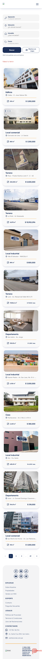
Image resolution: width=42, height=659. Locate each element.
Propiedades (9, 590)
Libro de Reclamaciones (13, 621)
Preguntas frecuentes (12, 606)
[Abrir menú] (37, 4)
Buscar (11, 50)
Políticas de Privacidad (13, 615)
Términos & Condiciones (13, 618)
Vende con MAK (10, 594)
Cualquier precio (13, 43)
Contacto (8, 603)
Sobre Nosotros (10, 587)
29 (30, 556)
